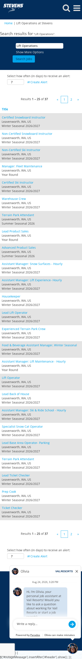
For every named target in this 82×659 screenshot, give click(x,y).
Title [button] (5, 109)
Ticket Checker (12, 508)
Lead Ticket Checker (16, 475)
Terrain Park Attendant (18, 215)
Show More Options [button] (30, 52)
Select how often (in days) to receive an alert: (38, 76)
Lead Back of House (15, 394)
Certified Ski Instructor (17, 182)
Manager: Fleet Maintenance (22, 166)
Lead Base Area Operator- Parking (26, 443)
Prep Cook (9, 492)
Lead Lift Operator (15, 313)
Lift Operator (11, 378)
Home (8, 23)
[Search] (66, 8)
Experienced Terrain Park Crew (23, 329)
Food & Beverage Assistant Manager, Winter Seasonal (39, 345)
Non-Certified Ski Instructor (21, 150)
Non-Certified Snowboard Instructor (27, 134)
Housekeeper (11, 296)
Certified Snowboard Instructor (23, 117)
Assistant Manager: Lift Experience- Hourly (32, 280)
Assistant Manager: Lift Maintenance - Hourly (34, 361)
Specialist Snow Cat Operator (22, 426)
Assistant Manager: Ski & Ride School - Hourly (34, 410)
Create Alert (38, 82)
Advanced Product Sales (19, 248)
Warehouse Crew (14, 199)
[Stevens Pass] (12, 8)
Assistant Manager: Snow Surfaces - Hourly (32, 264)
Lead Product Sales (15, 231)
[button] (76, 8)
